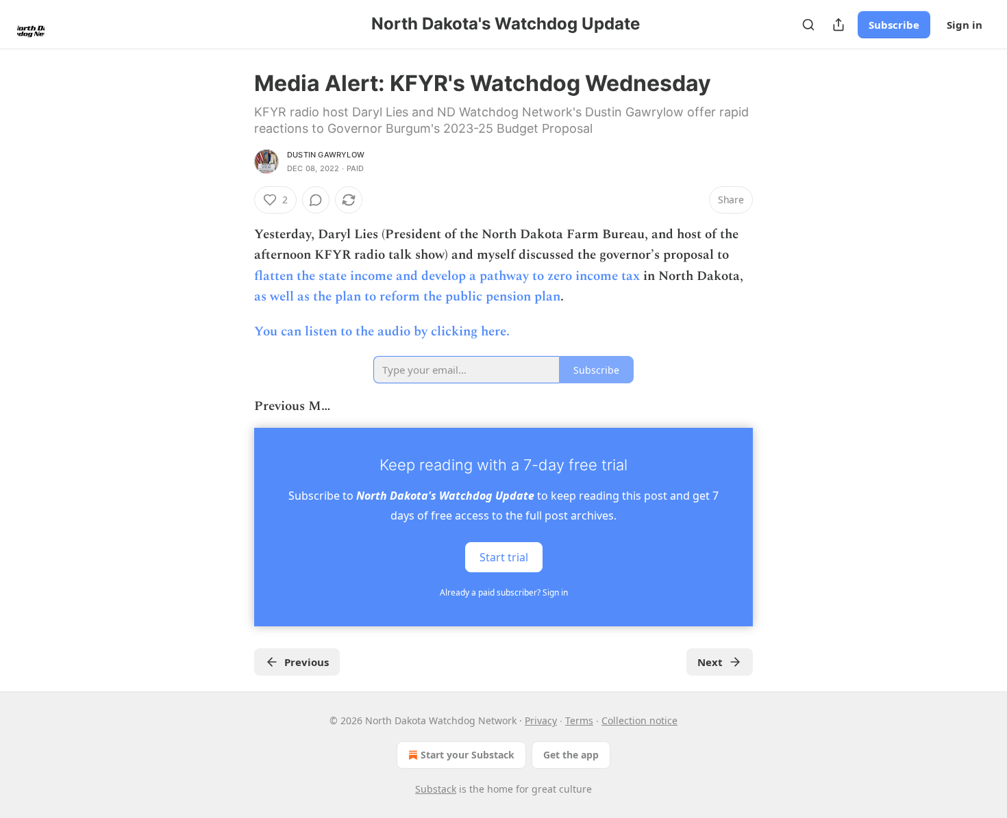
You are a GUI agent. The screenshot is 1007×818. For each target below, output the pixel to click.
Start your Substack (467, 754)
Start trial (504, 557)
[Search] (808, 24)
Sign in (964, 24)
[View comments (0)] (316, 200)
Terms (579, 720)
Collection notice (639, 720)
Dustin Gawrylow (325, 154)
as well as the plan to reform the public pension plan (407, 297)
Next (710, 662)
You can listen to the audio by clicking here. (382, 332)
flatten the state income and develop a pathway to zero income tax (447, 276)
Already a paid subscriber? (504, 592)
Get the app (571, 754)
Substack (435, 788)
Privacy (541, 720)
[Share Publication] (838, 24)
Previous (306, 662)
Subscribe (894, 24)
